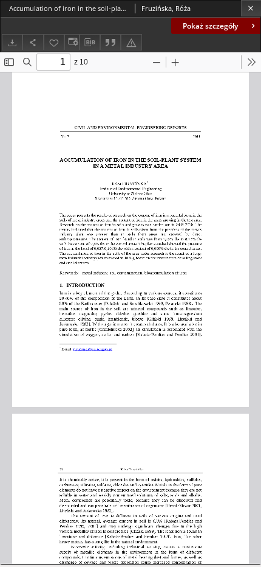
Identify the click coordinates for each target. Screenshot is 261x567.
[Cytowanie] (110, 42)
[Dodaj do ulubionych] (54, 42)
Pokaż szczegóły (210, 26)
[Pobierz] (12, 42)
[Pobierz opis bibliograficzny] (90, 42)
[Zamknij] (251, 8)
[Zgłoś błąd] (131, 42)
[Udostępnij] (32, 42)
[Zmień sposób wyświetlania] (71, 42)
